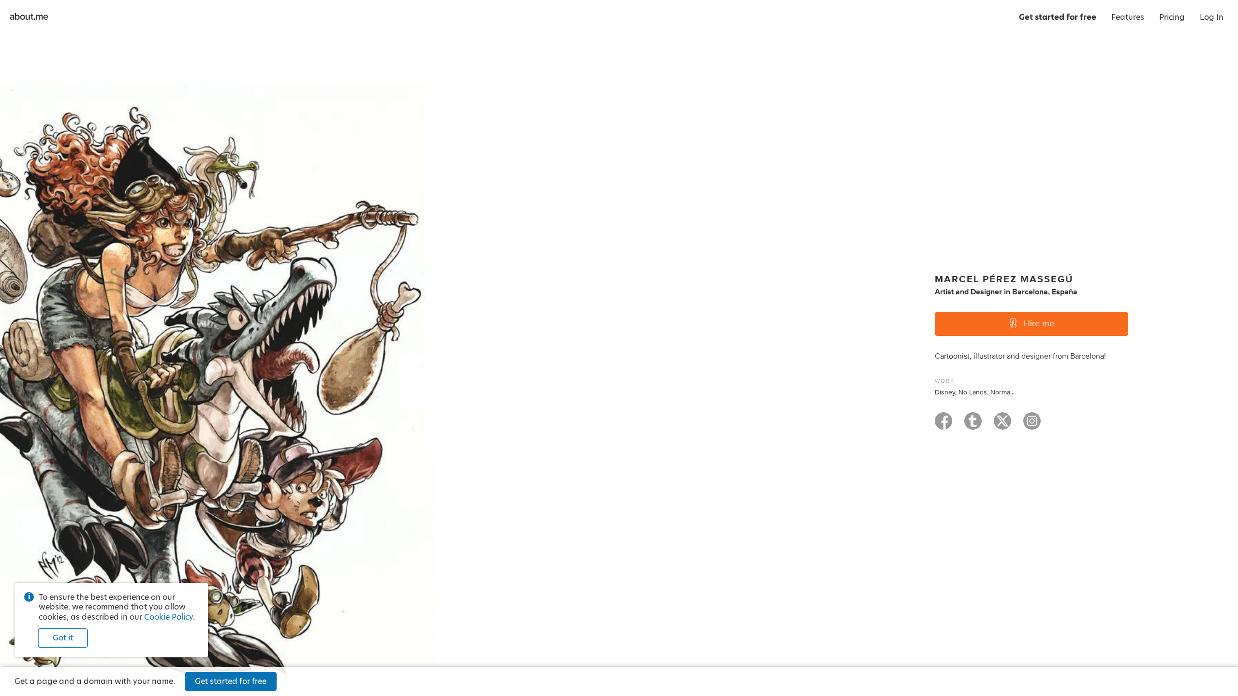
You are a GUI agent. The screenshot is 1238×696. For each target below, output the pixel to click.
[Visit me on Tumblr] (973, 425)
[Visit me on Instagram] (1032, 425)
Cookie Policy (168, 617)
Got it (63, 637)
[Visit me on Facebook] (943, 425)
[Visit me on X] (1002, 425)
